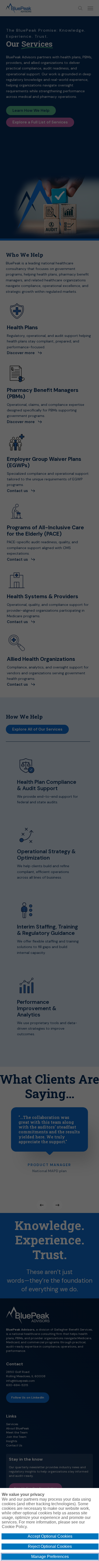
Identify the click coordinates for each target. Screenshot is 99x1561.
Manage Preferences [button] (50, 1556)
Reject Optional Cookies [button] (50, 1546)
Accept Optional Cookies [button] (50, 1536)
